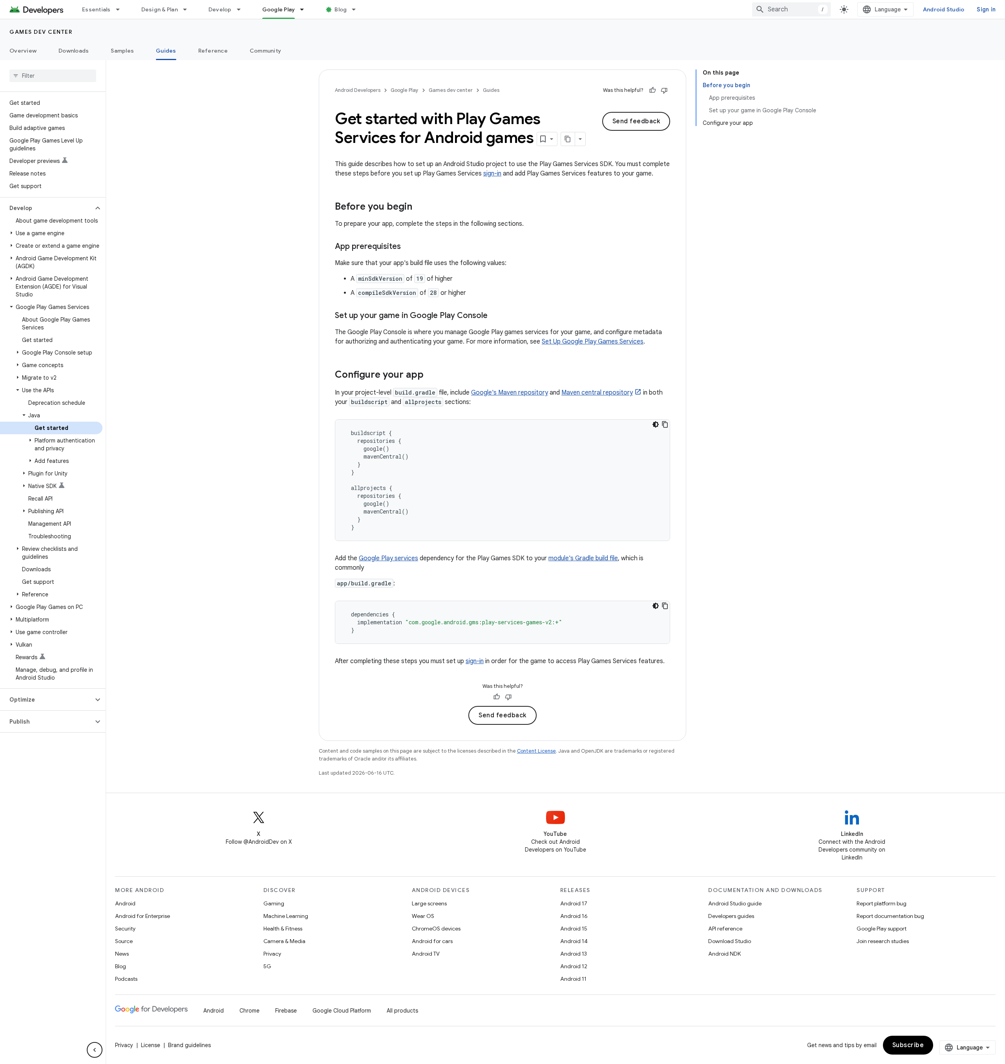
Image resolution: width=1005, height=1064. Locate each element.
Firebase (286, 1010)
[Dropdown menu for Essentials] (121, 9)
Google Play (278, 9)
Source (124, 941)
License (150, 1045)
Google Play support (881, 928)
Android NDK (724, 953)
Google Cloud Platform (341, 1010)
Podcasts (126, 978)
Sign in (986, 9)
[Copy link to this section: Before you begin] (420, 207)
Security (125, 928)
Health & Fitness (282, 928)
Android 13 (573, 953)
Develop (220, 9)
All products (402, 1010)
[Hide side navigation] (94, 1050)
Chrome (249, 1010)
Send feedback (636, 121)
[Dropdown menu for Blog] (357, 9)
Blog (340, 9)
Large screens (429, 903)
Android (125, 903)
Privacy (272, 953)
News (122, 953)
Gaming (273, 903)
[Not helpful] (664, 90)
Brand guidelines (189, 1045)
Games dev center (40, 31)
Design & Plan (159, 9)
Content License (536, 751)
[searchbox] (52, 75)
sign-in (492, 173)
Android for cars (432, 941)
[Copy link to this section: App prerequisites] (409, 247)
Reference (213, 50)
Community (265, 50)
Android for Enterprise (142, 916)
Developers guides (731, 916)
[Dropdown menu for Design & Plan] (188, 9)
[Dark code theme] (655, 424)
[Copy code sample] (665, 424)
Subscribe (908, 1045)
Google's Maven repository (509, 393)
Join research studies (883, 941)
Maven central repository (597, 393)
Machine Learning (285, 916)
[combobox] (791, 9)
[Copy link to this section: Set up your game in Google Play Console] (495, 316)
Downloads (73, 50)
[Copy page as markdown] (568, 139)
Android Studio (944, 9)
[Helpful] (652, 90)
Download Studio (729, 941)
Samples (122, 50)
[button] (46, 208)
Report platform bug (881, 903)
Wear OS (423, 916)
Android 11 (573, 978)
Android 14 (574, 941)
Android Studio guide (735, 903)
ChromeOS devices (436, 928)
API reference (725, 928)
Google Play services (388, 558)
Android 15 (573, 928)
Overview (23, 50)
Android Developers (357, 90)
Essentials (96, 9)
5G (267, 966)
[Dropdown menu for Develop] (242, 9)
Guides (166, 50)
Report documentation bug (890, 916)
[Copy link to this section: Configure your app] (431, 375)
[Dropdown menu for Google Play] (305, 9)
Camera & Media (284, 941)
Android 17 (573, 903)
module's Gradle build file (583, 558)
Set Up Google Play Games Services (592, 342)
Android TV (426, 953)
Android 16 (574, 916)
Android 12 (573, 966)
